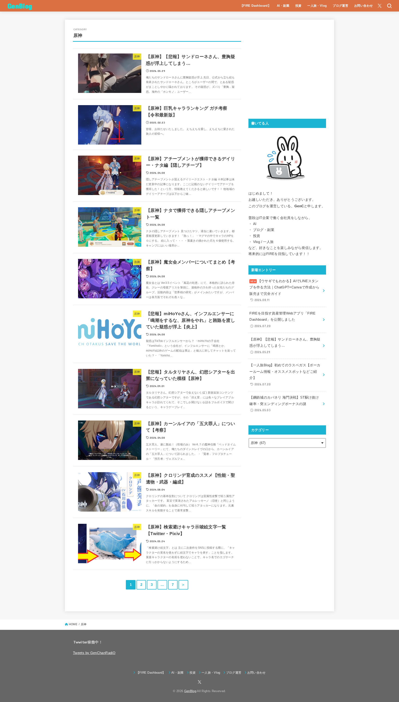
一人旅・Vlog (317, 5)
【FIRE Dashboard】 (255, 5)
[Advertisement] (287, 72)
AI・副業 (283, 5)
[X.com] (380, 6)
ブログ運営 (340, 5)
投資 (298, 5)
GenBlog (19, 5)
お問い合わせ (363, 5)
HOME (73, 624)
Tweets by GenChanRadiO (94, 653)
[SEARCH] (389, 6)
